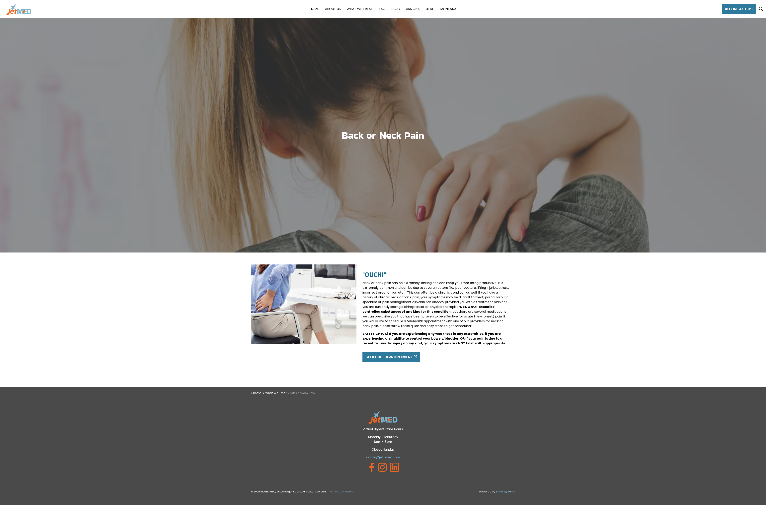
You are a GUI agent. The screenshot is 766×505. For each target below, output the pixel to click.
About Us (333, 9)
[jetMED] (19, 9)
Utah (430, 9)
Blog (395, 9)
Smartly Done (505, 491)
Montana (448, 9)
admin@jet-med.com (383, 457)
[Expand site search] (761, 9)
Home (314, 9)
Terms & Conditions (341, 491)
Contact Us (741, 9)
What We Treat (360, 9)
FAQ (382, 9)
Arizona (413, 9)
